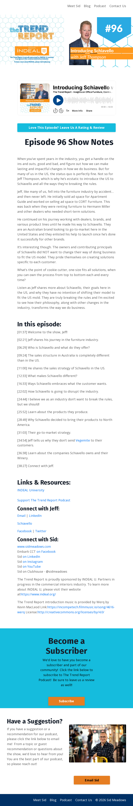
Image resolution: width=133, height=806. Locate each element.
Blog (87, 6)
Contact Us (117, 6)
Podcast (100, 6)
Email (21, 516)
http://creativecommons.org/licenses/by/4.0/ (70, 612)
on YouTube (31, 566)
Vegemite (83, 440)
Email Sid (92, 780)
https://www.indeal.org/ (38, 594)
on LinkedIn (31, 556)
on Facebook (46, 551)
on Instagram (32, 561)
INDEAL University (30, 490)
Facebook (24, 531)
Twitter (40, 531)
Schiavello (24, 523)
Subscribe (66, 701)
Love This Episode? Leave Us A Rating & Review (66, 127)
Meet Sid (73, 6)
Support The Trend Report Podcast (43, 500)
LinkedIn (35, 516)
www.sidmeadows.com (34, 546)
